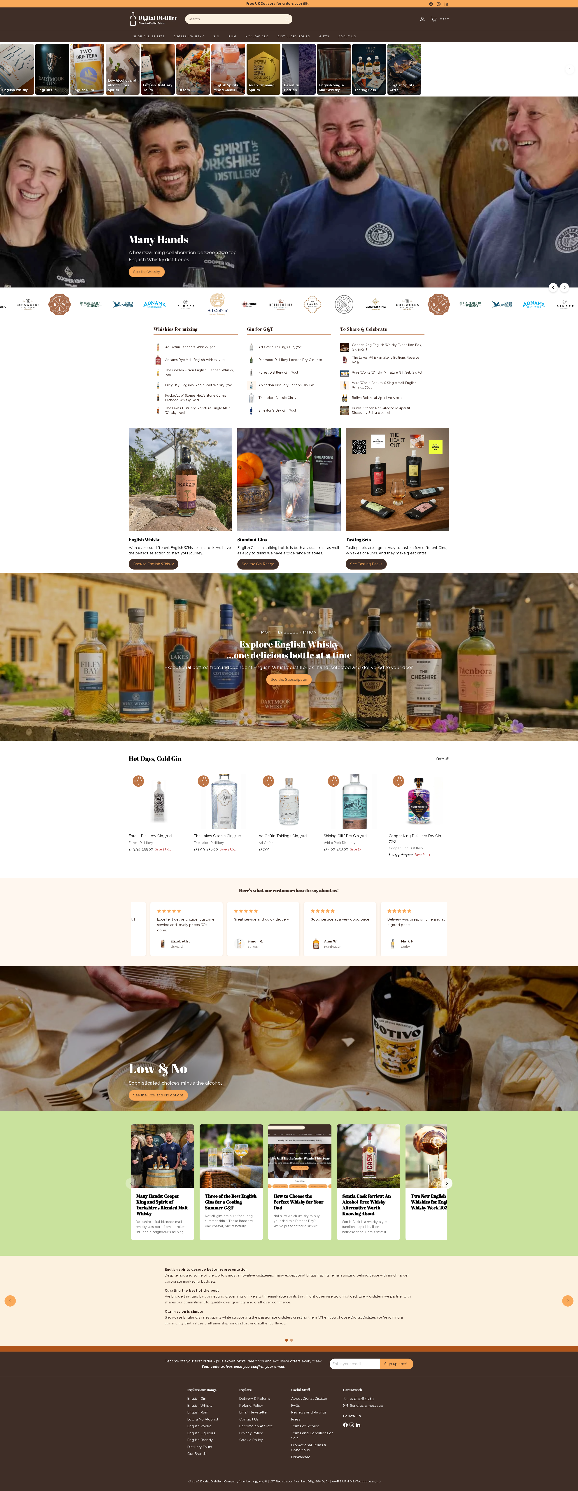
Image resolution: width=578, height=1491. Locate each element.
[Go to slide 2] (291, 1340)
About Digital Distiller (309, 1399)
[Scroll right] (569, 69)
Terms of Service (305, 1426)
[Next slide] (567, 1301)
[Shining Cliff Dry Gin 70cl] (354, 813)
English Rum (197, 1412)
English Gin (196, 1399)
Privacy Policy (251, 1433)
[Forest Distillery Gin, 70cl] (159, 813)
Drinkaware (300, 1457)
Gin (216, 36)
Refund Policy (251, 1406)
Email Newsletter (253, 1412)
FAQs (295, 1406)
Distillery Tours (199, 1447)
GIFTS (324, 36)
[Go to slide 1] (286, 1340)
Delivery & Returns (254, 1399)
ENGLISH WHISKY (189, 36)
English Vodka (199, 1426)
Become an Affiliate (256, 1426)
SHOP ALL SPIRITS (149, 36)
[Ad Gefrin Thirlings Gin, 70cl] (289, 813)
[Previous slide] (10, 1301)
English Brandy (200, 1440)
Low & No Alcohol (202, 1419)
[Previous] (553, 287)
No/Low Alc (256, 36)
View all (442, 758)
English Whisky (200, 1406)
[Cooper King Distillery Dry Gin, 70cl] (419, 816)
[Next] (564, 287)
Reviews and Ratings (308, 1412)
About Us (347, 36)
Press (295, 1419)
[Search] (287, 19)
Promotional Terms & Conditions (308, 1447)
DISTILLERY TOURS (293, 36)
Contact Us (249, 1419)
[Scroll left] (8, 69)
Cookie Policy (251, 1440)
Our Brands (197, 1454)
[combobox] (238, 19)
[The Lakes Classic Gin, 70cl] (224, 813)
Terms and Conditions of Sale (312, 1435)
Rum (232, 36)
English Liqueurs (201, 1433)
